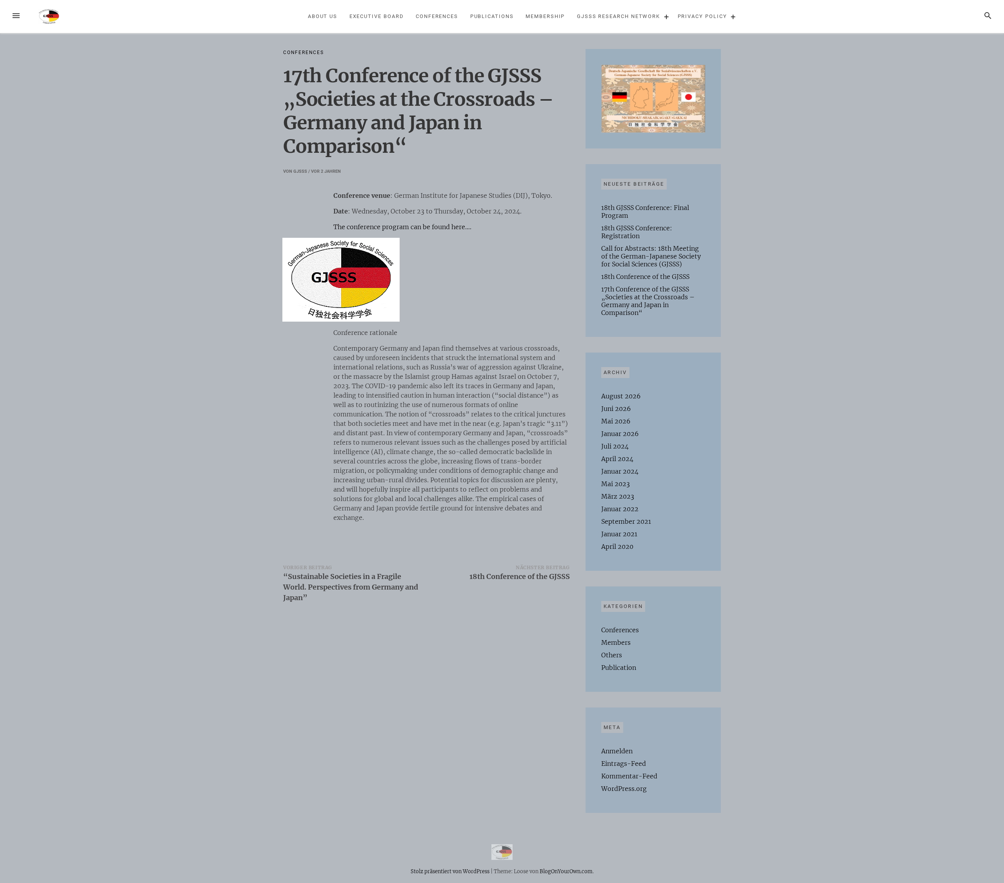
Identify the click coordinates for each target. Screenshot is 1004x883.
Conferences (437, 16)
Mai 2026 (616, 421)
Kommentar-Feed (629, 776)
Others (611, 655)
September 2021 (626, 521)
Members (616, 642)
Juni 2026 (616, 409)
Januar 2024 (619, 471)
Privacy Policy (702, 16)
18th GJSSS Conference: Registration (636, 232)
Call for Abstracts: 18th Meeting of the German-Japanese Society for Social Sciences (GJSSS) (651, 256)
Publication (618, 667)
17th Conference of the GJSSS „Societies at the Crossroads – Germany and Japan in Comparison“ (648, 301)
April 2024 (617, 459)
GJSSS (300, 171)
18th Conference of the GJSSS (645, 276)
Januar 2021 (619, 534)
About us (322, 16)
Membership (545, 16)
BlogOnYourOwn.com (566, 871)
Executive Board (376, 16)
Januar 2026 (620, 434)
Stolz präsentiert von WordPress (451, 871)
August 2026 (621, 396)
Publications (492, 16)
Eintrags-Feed (623, 763)
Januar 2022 (619, 509)
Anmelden (617, 751)
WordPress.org (624, 789)
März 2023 (617, 496)
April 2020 (617, 546)
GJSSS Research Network (618, 16)
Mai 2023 (615, 484)
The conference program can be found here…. (402, 227)
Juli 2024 (615, 446)
